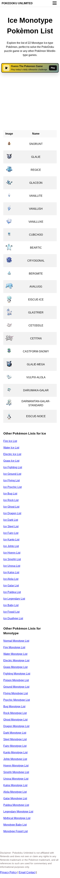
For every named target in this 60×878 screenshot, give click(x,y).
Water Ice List (11, 447)
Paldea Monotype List (16, 805)
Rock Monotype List (15, 713)
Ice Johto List (11, 546)
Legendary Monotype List (18, 811)
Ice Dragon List (12, 513)
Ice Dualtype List (13, 618)
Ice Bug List (10, 493)
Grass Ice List (11, 460)
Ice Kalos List (11, 572)
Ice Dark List (10, 519)
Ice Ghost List (11, 506)
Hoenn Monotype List (15, 765)
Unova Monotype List (15, 778)
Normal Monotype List (16, 640)
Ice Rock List (10, 500)
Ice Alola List (10, 579)
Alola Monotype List (15, 791)
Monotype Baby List (15, 824)
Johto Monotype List (15, 759)
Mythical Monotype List (16, 818)
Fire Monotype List (14, 647)
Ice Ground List (12, 473)
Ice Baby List (10, 605)
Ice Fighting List (12, 467)
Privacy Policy (8, 872)
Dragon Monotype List (16, 726)
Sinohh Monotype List (16, 772)
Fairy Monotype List (14, 745)
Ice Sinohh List (12, 559)
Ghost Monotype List (15, 719)
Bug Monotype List (14, 706)
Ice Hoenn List (11, 552)
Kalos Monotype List (15, 785)
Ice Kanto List (11, 539)
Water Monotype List (15, 653)
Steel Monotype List (15, 739)
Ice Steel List (10, 526)
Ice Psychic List (12, 487)
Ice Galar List (11, 585)
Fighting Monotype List (16, 673)
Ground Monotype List (16, 686)
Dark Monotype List (14, 732)
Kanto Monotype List (15, 752)
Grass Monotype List (15, 667)
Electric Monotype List (16, 660)
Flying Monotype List (15, 693)
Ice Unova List (11, 565)
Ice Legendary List (14, 598)
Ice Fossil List (11, 611)
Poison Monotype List (16, 680)
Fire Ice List (10, 441)
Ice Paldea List (12, 592)
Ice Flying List (11, 480)
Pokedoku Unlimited (17, 3)
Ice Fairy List (10, 533)
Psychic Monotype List (16, 699)
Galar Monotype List (15, 798)
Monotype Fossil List (15, 831)
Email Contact (27, 872)
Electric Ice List (12, 454)
